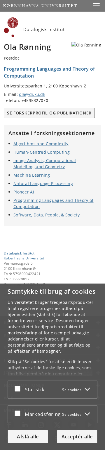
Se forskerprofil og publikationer (49, 113)
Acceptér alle (77, 436)
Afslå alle (28, 436)
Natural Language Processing (43, 183)
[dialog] (52, 367)
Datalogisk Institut (19, 253)
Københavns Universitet (24, 258)
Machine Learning (31, 175)
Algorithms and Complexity (41, 143)
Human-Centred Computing (41, 152)
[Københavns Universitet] (11, 27)
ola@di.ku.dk (32, 94)
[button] (96, 5)
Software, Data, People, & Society (46, 215)
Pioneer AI (23, 192)
